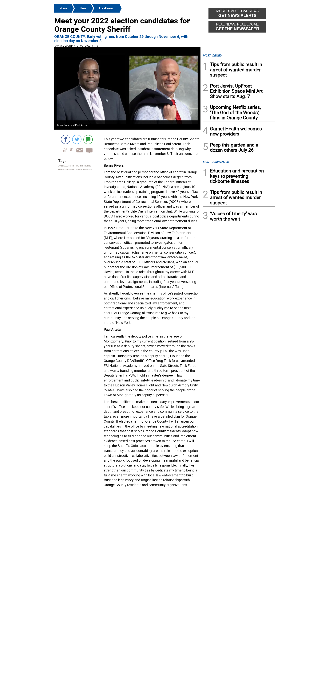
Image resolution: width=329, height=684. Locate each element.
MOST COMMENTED (216, 162)
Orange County (64, 45)
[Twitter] (76, 139)
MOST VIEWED (212, 55)
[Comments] (88, 139)
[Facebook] (65, 139)
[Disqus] (127, 536)
